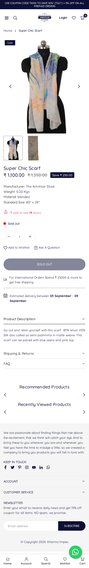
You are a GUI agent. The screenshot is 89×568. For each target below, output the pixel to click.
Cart (82, 563)
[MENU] (6, 17)
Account (26, 563)
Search (46, 563)
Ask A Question (49, 247)
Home (8, 30)
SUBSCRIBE (72, 526)
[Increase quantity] (30, 236)
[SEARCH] (15, 17)
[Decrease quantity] (9, 236)
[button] (82, 17)
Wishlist (65, 563)
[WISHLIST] (74, 17)
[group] (44, 86)
